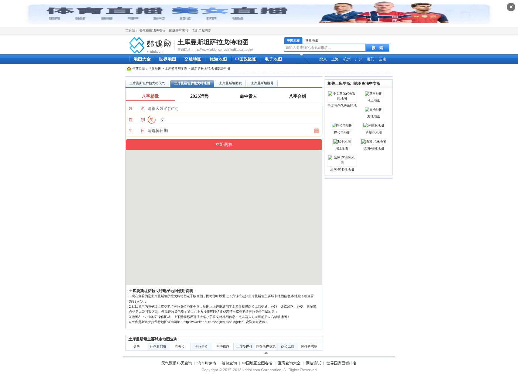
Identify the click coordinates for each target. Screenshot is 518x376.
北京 (323, 59)
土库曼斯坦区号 (262, 83)
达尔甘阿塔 (158, 346)
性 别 (137, 119)
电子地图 (273, 59)
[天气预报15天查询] (150, 45)
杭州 (347, 59)
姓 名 (137, 108)
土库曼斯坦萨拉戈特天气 (147, 83)
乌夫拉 (180, 346)
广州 (359, 59)
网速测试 (313, 363)
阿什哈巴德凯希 (266, 347)
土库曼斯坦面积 (230, 83)
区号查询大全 (289, 363)
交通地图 (193, 59)
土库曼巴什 (244, 346)
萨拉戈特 (287, 346)
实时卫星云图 (202, 31)
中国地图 (293, 40)
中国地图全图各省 (257, 363)
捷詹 (136, 346)
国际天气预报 (179, 31)
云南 (382, 59)
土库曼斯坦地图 (176, 68)
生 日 (137, 130)
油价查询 (229, 363)
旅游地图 (218, 59)
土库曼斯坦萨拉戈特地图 (213, 42)
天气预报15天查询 (152, 31)
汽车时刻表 (206, 363)
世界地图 (311, 40)
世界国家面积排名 (341, 363)
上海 (335, 59)
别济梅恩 (222, 346)
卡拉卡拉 (201, 346)
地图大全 (142, 59)
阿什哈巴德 (309, 346)
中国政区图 (246, 59)
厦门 (370, 59)
